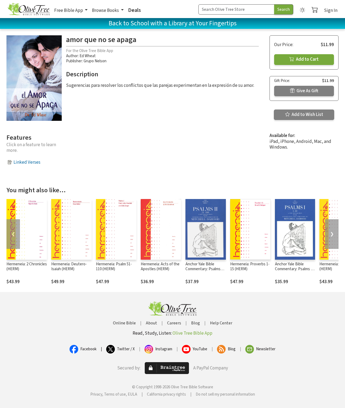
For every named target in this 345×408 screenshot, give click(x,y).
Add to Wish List (307, 114)
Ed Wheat (88, 56)
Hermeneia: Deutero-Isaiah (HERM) (69, 266)
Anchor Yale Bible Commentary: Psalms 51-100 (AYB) (202, 269)
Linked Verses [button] (26, 162)
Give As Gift (307, 91)
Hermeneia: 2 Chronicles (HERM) (26, 266)
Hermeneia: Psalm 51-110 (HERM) (114, 266)
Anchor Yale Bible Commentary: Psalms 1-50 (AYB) (294, 269)
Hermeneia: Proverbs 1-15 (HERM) (250, 266)
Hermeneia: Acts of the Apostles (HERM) (160, 266)
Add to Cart (307, 59)
